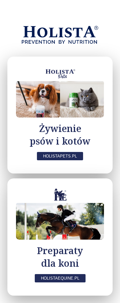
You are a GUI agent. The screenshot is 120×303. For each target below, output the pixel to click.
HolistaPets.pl (60, 156)
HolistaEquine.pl (60, 278)
